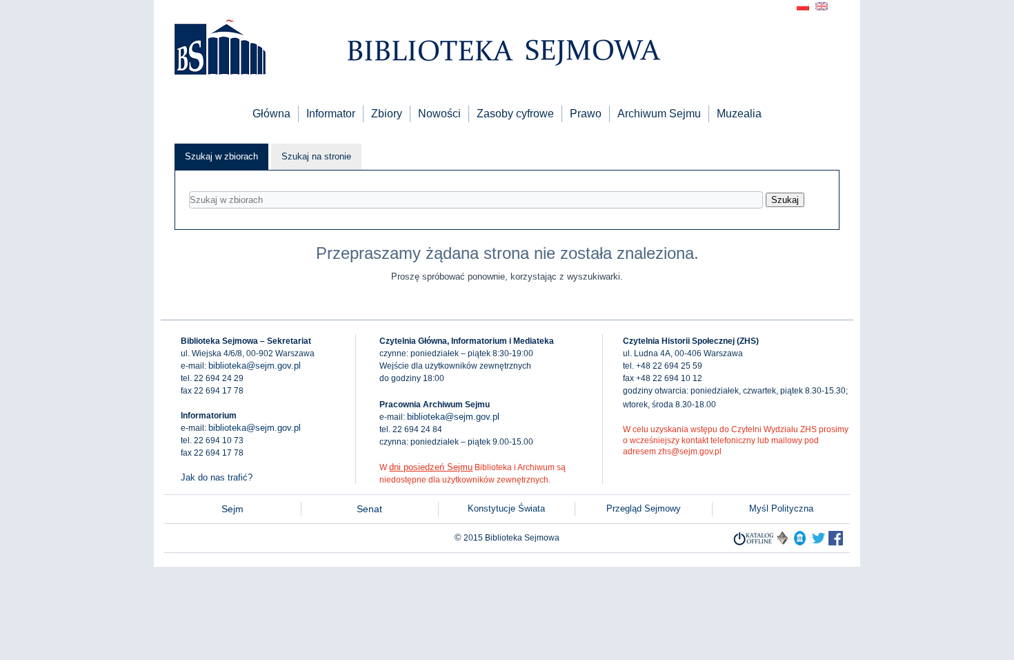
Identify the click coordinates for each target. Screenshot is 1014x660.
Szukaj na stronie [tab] (316, 156)
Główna (271, 113)
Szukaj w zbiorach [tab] (221, 156)
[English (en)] (821, 5)
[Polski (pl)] (803, 5)
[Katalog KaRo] (782, 542)
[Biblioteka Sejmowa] (219, 48)
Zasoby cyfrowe (515, 113)
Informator (330, 113)
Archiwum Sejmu (659, 113)
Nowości (439, 113)
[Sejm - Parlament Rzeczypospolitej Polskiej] (800, 542)
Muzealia (739, 113)
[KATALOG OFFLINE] (753, 542)
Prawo (586, 113)
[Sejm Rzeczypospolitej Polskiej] (835, 542)
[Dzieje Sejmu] (818, 542)
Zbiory (386, 113)
